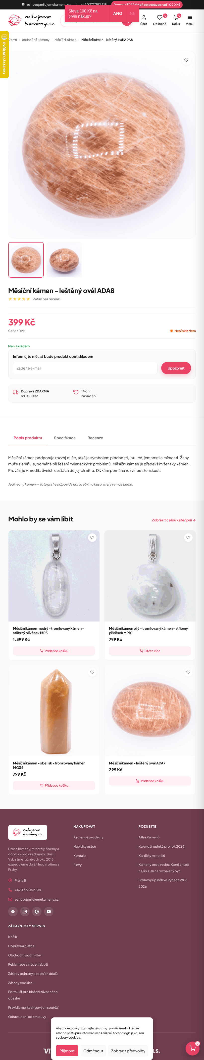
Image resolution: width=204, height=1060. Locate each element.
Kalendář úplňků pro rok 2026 (161, 846)
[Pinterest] (37, 911)
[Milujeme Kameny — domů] (32, 20)
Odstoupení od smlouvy (27, 1017)
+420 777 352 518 (94, 4)
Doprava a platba (21, 946)
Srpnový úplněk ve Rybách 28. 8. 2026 (163, 883)
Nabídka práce (84, 846)
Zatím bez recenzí (46, 299)
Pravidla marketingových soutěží (33, 1007)
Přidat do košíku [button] (56, 651)
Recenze (95, 437)
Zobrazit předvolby (128, 1050)
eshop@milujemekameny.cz (49, 4)
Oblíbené (159, 20)
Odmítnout (93, 1050)
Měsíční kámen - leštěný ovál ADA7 (137, 763)
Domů (12, 40)
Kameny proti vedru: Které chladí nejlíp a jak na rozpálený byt (164, 868)
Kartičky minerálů (152, 856)
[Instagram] (25, 911)
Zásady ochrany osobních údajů (33, 974)
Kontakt (79, 856)
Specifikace (65, 437)
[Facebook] (13, 911)
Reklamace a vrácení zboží (28, 964)
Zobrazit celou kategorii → (174, 520)
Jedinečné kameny (36, 40)
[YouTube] (48, 911)
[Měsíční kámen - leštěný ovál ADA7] (150, 710)
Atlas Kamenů (149, 837)
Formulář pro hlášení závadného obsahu (33, 995)
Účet (143, 24)
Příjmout (67, 1050)
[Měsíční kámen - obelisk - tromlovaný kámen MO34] (54, 710)
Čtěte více (152, 651)
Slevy (77, 865)
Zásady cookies (20, 983)
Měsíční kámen (65, 40)
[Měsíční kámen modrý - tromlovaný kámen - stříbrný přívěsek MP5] (54, 576)
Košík (176, 20)
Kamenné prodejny (88, 837)
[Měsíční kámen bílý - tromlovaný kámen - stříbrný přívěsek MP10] (150, 576)
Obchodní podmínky (24, 955)
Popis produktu (28, 437)
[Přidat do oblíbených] (186, 60)
